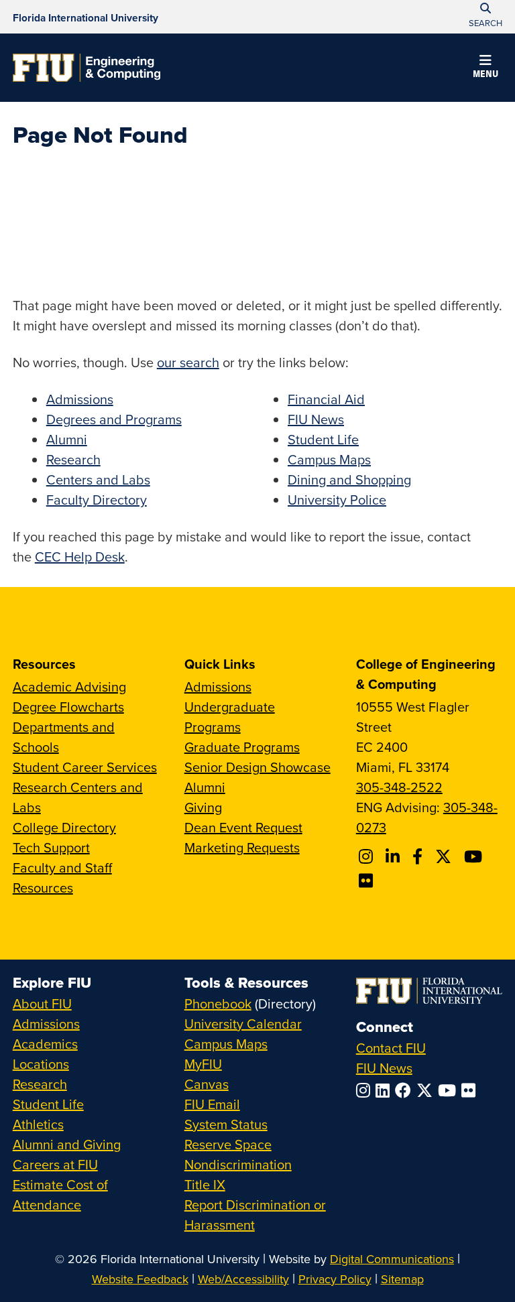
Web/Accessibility (243, 1279)
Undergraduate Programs (229, 716)
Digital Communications (392, 1258)
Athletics (38, 1124)
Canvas (206, 1084)
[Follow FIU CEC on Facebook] (419, 856)
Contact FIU (391, 1047)
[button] (485, 68)
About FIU (42, 1003)
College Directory (64, 827)
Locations (41, 1063)
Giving (203, 807)
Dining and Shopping (349, 479)
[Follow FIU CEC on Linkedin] (394, 856)
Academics (45, 1043)
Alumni (66, 439)
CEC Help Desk (80, 556)
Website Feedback (140, 1279)
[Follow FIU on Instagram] (366, 1090)
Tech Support (51, 847)
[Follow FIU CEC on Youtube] (475, 856)
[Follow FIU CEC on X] (445, 856)
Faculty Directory (96, 499)
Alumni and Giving (67, 1144)
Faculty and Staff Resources (62, 877)
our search (188, 362)
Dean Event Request (243, 827)
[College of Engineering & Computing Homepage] (86, 68)
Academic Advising (69, 686)
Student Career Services (85, 767)
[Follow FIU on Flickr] (471, 1090)
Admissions (79, 399)
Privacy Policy (334, 1279)
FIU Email (212, 1104)
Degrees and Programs (114, 419)
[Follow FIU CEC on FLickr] (368, 880)
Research (73, 459)
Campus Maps (329, 459)
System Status (226, 1124)
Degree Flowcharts (68, 706)
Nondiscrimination (238, 1164)
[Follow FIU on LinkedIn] (385, 1090)
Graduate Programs (242, 747)
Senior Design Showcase (257, 767)
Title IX (204, 1184)
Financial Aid (326, 399)
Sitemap (402, 1279)
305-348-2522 (399, 787)
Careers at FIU (55, 1164)
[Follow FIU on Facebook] (405, 1090)
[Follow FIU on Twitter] (427, 1090)
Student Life (323, 439)
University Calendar (243, 1023)
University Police (337, 499)
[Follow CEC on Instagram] (368, 856)
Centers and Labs (98, 479)
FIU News (316, 419)
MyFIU (203, 1063)
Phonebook (217, 1003)
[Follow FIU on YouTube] (449, 1090)
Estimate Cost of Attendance (60, 1194)
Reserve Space (228, 1144)
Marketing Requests (242, 847)
